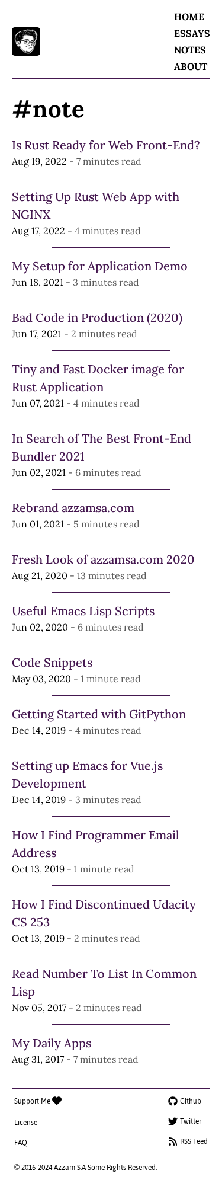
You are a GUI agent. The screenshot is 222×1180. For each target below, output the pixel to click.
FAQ (20, 1143)
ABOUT (190, 66)
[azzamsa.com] (26, 41)
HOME (189, 17)
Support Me (33, 1101)
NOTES (190, 50)
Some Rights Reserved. (122, 1167)
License (25, 1122)
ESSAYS (192, 33)
